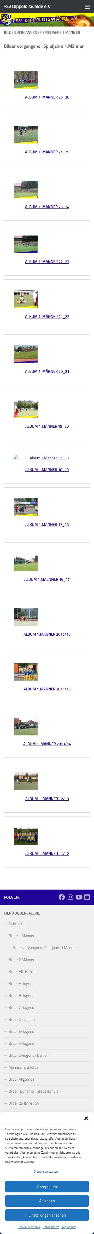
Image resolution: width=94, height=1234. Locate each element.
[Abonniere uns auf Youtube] (78, 897)
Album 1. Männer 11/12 (47, 853)
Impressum (68, 1227)
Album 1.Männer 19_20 (47, 426)
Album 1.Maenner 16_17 (47, 579)
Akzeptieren (47, 1186)
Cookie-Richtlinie (29, 1227)
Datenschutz (51, 1227)
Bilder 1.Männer (21, 935)
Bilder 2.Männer (21, 959)
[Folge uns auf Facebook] (62, 897)
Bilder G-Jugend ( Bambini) (30, 1055)
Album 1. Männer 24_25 (47, 152)
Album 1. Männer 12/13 (47, 798)
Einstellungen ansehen (47, 1215)
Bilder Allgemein (22, 1079)
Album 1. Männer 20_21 (47, 371)
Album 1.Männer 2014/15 (47, 689)
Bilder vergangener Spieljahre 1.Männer (45, 947)
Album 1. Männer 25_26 (47, 97)
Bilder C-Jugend (21, 1007)
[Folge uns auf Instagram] (70, 897)
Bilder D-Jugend (22, 1019)
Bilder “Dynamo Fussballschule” (34, 1091)
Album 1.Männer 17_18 (47, 524)
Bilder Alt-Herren (23, 971)
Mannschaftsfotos (23, 1067)
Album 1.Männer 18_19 (47, 469)
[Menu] (87, 6)
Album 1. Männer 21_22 (47, 316)
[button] (86, 1118)
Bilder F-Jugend (21, 1043)
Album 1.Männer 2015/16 (47, 634)
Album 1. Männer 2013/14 (47, 744)
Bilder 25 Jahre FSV (24, 1103)
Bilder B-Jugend (21, 995)
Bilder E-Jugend (21, 1031)
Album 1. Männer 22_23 (47, 261)
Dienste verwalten (46, 1171)
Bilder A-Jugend (21, 983)
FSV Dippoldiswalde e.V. (27, 6)
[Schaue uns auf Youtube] (87, 897)
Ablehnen (47, 1201)
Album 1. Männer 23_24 (47, 207)
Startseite (17, 924)
